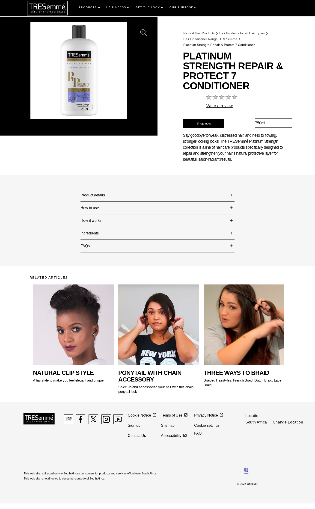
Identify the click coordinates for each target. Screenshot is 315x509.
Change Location (288, 422)
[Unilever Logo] (246, 471)
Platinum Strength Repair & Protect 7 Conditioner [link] (219, 45)
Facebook (80, 419)
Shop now (203, 123)
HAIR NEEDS (116, 7)
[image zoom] (144, 33)
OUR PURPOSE (181, 7)
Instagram (106, 419)
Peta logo (68, 419)
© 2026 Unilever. (247, 483)
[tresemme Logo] (47, 8)
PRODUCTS (88, 7)
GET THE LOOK (148, 7)
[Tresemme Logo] (39, 418)
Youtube (118, 419)
